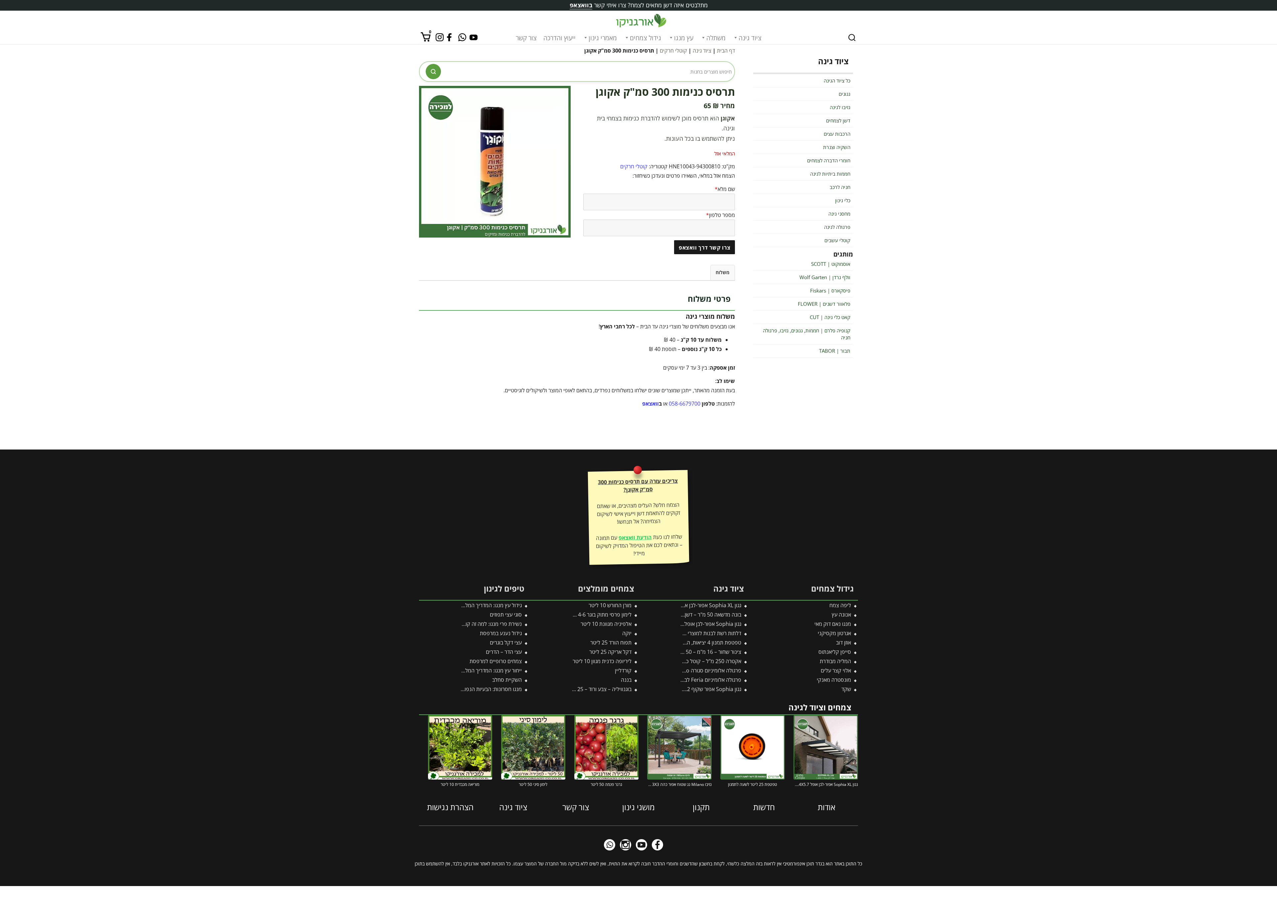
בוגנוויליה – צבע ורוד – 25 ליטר (599, 689)
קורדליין (623, 670)
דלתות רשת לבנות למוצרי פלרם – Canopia (694, 633)
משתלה (716, 38)
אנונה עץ (841, 614)
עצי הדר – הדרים (504, 651)
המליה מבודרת (835, 661)
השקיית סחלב (507, 679)
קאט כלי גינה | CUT (830, 317)
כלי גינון (842, 200)
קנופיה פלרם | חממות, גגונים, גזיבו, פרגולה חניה (806, 334)
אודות (826, 807)
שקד (846, 689)
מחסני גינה (839, 213)
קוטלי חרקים (673, 50)
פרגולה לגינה (837, 227)
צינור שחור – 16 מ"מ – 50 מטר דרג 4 (701, 651)
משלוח (723, 272)
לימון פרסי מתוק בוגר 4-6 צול (601, 614)
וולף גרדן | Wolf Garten (824, 277)
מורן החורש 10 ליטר (610, 605)
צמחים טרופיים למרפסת (496, 661)
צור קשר (526, 38)
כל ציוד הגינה (837, 80)
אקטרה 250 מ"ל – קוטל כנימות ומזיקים (699, 661)
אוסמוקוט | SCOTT (830, 264)
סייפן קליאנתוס (834, 651)
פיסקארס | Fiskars (830, 290)
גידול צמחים (645, 38)
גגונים (844, 94)
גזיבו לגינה (840, 107)
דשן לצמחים (838, 120)
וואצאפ (650, 403)
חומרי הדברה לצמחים (828, 160)
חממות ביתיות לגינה (830, 173)
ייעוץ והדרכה (559, 38)
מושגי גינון (638, 807)
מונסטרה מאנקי (834, 679)
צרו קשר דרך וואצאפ (705, 247)
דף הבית (726, 50)
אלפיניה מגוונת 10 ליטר (606, 624)
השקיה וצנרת (836, 147)
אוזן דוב (843, 642)
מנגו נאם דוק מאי (832, 624)
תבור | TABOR (834, 350)
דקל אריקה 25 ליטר (610, 651)
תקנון (701, 807)
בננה (626, 679)
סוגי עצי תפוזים (506, 614)
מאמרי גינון (603, 38)
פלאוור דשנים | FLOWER (824, 303)
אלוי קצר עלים (836, 670)
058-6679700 (684, 403)
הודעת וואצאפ (634, 538)
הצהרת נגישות (450, 807)
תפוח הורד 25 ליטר (611, 642)
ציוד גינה (750, 38)
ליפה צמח (840, 605)
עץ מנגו (683, 38)
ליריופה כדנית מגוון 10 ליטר (602, 661)
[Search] (852, 37)
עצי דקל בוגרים (506, 642)
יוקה (627, 633)
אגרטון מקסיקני (834, 633)
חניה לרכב (840, 187)
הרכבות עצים (837, 133)
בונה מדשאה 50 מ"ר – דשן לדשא (706, 614)
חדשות (764, 807)
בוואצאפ (581, 5)
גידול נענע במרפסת (501, 633)
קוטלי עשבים (837, 240)
